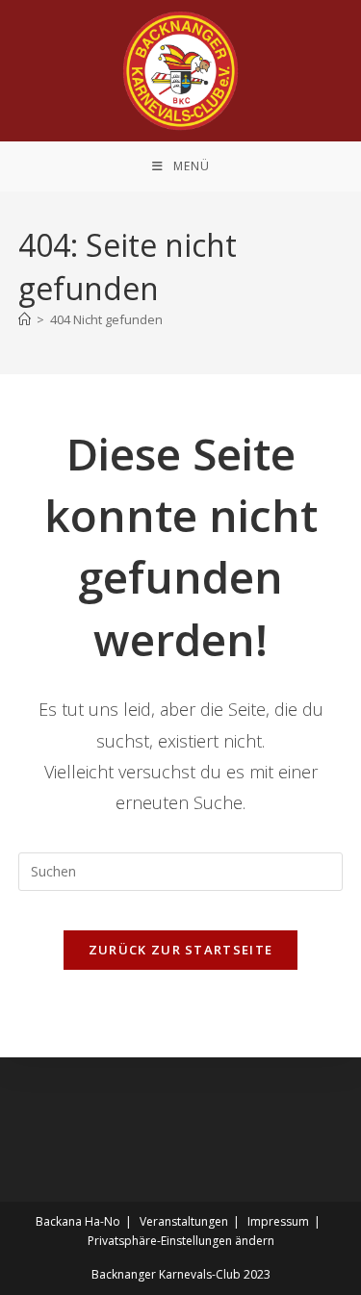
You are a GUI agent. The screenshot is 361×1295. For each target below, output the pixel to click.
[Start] (24, 319)
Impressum (278, 1221)
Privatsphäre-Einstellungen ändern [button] (181, 1240)
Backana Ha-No (78, 1221)
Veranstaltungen (184, 1221)
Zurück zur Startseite (180, 949)
